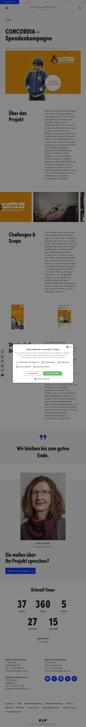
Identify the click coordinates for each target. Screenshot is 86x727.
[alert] (43, 363)
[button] (43, 379)
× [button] (70, 347)
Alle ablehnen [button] (32, 373)
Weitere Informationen (57, 357)
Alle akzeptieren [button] (52, 373)
